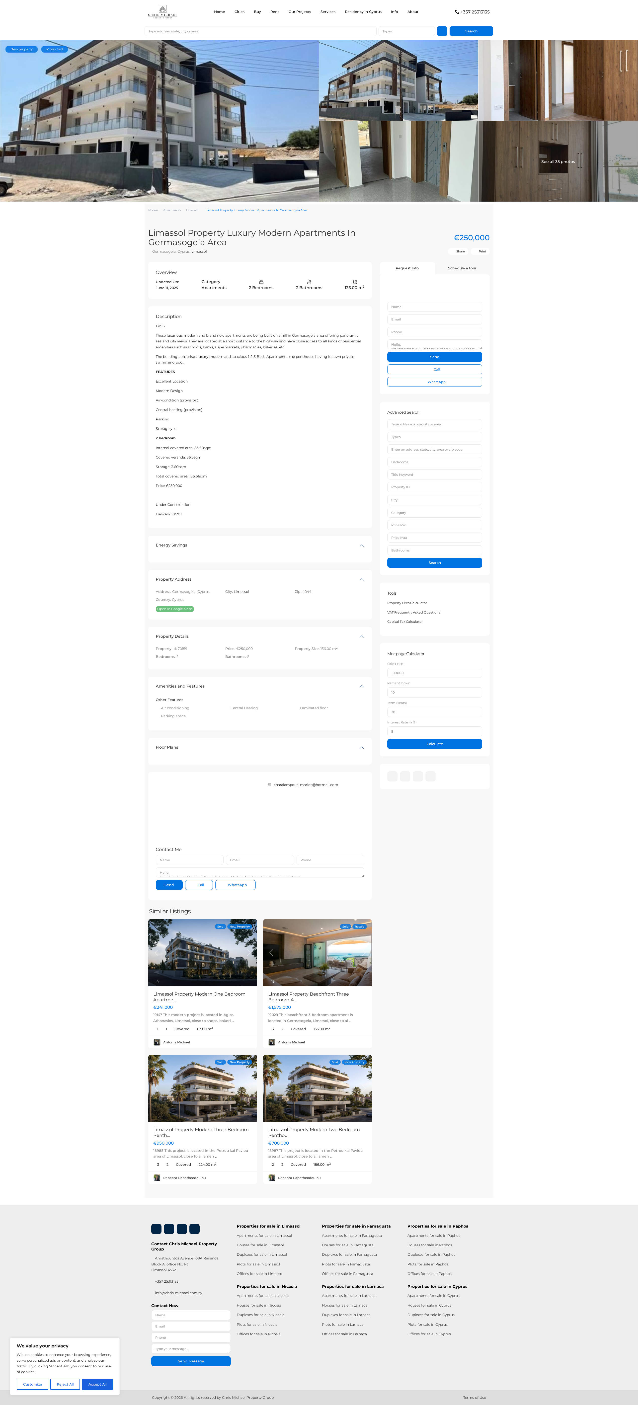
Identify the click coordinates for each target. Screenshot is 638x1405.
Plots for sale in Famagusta (346, 1264)
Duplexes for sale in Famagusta (349, 1254)
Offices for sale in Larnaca (344, 1334)
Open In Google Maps (174, 609)
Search (435, 562)
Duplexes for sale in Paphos (431, 1254)
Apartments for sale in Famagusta (352, 1235)
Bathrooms (400, 550)
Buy (257, 11)
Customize (32, 1384)
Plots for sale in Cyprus (427, 1324)
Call (200, 885)
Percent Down (398, 683)
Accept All (97, 1384)
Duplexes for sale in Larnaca (346, 1315)
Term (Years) (397, 703)
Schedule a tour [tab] (462, 268)
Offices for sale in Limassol (260, 1273)
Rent (274, 11)
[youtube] (418, 776)
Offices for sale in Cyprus (429, 1334)
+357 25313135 (475, 11)
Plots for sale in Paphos (427, 1264)
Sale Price (395, 664)
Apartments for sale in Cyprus (433, 1295)
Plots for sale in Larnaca (343, 1324)
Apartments (172, 210)
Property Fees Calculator (407, 603)
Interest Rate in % (401, 722)
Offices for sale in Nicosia (259, 1334)
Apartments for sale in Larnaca (349, 1295)
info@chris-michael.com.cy (178, 1293)
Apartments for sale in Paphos (433, 1235)
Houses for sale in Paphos (429, 1245)
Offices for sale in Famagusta (347, 1273)
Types (387, 31)
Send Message (191, 1361)
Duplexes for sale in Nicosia (260, 1315)
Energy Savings (171, 545)
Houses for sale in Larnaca (344, 1305)
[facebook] (392, 776)
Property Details (172, 636)
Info (394, 11)
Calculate (435, 744)
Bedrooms (399, 462)
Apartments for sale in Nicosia (263, 1295)
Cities (239, 11)
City (394, 500)
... (233, 1020)
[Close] (114, 1342)
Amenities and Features (180, 686)
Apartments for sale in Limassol (264, 1235)
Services (327, 11)
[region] (65, 1366)
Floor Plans (167, 747)
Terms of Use (474, 1397)
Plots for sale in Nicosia (257, 1324)
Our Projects (300, 11)
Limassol (192, 210)
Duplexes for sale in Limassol (262, 1254)
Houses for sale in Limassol (260, 1245)
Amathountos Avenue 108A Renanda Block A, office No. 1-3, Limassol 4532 (185, 1264)
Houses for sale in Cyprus (429, 1305)
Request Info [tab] (407, 268)
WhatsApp (237, 885)
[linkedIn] (405, 776)
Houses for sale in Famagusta (348, 1245)
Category (398, 513)
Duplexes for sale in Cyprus (431, 1315)
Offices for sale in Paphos (429, 1273)
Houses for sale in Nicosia (259, 1305)
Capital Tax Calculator (405, 622)
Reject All (65, 1384)
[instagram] (430, 776)
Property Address (173, 579)
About (412, 11)
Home (219, 11)
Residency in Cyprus (363, 11)
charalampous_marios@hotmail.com (306, 784)
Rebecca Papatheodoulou (184, 1178)
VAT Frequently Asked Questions (413, 612)
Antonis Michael (176, 1042)
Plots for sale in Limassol (258, 1264)
